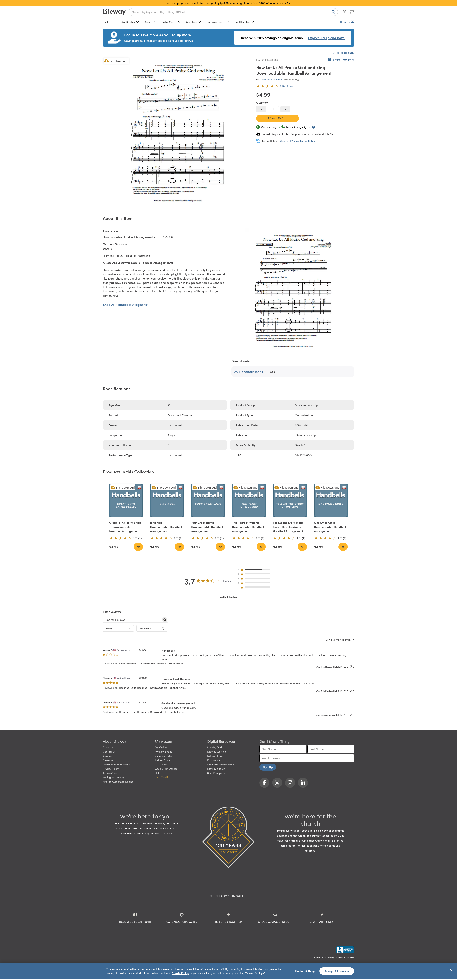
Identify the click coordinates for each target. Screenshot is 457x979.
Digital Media (169, 22)
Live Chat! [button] (161, 777)
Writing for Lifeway (113, 777)
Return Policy (162, 760)
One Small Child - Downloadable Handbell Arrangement (330, 527)
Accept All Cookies (337, 971)
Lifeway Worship (216, 751)
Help (157, 773)
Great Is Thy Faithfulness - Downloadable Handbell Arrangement (125, 527)
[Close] (451, 970)
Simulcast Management (221, 764)
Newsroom (109, 760)
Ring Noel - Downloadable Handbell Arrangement (166, 527)
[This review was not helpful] (351, 666)
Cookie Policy (180, 973)
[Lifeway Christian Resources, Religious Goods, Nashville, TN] (345, 949)
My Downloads (163, 751)
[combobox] (233, 12)
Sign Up (268, 767)
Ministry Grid (214, 747)
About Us (108, 747)
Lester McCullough (271, 79)
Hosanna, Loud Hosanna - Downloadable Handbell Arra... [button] (152, 687)
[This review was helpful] (345, 666)
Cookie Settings (305, 971)
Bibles (107, 22)
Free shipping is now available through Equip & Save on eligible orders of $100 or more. (228, 3)
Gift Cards (161, 764)
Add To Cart (280, 118)
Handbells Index (251, 371)
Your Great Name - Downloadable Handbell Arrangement (207, 527)
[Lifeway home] (114, 12)
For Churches (242, 22)
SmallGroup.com (216, 773)
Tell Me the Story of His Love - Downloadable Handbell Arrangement (288, 527)
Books (147, 22)
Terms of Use (110, 773)
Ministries (191, 22)
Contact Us (109, 751)
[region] (228, 971)
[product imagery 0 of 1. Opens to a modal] (177, 131)
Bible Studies (127, 22)
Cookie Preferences (166, 768)
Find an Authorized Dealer (118, 781)
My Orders (161, 747)
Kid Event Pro (215, 756)
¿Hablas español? (343, 52)
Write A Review (228, 597)
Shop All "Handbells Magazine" (125, 304)
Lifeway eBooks (216, 768)
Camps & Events (216, 22)
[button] (255, 570)
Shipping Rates (163, 756)
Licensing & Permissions (116, 764)
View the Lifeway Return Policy (297, 141)
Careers (107, 756)
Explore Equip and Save (326, 38)
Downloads (213, 760)
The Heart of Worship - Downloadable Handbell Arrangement (248, 527)
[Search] (332, 12)
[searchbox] (132, 619)
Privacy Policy (111, 768)
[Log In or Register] (344, 12)
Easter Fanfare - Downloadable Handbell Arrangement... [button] (152, 663)
